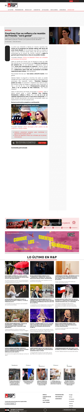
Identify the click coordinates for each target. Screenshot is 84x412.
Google (70, 394)
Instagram (71, 399)
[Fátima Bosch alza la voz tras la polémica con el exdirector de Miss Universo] (28, 374)
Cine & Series (54, 9)
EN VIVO (7, 1)
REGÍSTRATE (76, 1)
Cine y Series (46, 402)
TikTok (70, 397)
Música (45, 394)
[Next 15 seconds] (48, 410)
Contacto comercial (10, 403)
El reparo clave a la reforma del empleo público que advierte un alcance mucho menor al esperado (55, 382)
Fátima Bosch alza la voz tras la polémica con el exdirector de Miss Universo (28, 382)
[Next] (50, 410)
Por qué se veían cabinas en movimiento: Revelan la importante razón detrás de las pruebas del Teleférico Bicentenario (14, 383)
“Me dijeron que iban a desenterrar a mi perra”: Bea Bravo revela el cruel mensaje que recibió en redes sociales (69, 383)
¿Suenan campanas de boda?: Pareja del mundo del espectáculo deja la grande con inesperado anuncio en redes (42, 383)
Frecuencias (58, 396)
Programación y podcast (69, 409)
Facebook (71, 401)
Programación (19, 9)
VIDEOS (11, 1)
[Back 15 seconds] (42, 410)
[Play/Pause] (45, 410)
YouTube (71, 405)
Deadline (40, 91)
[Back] (39, 410)
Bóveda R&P (71, 9)
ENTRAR (71, 1)
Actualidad (45, 9)
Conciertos (37, 9)
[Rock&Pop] (13, 5)
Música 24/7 (28, 9)
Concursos (63, 9)
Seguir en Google (42, 142)
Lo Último (10, 9)
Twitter (71, 403)
